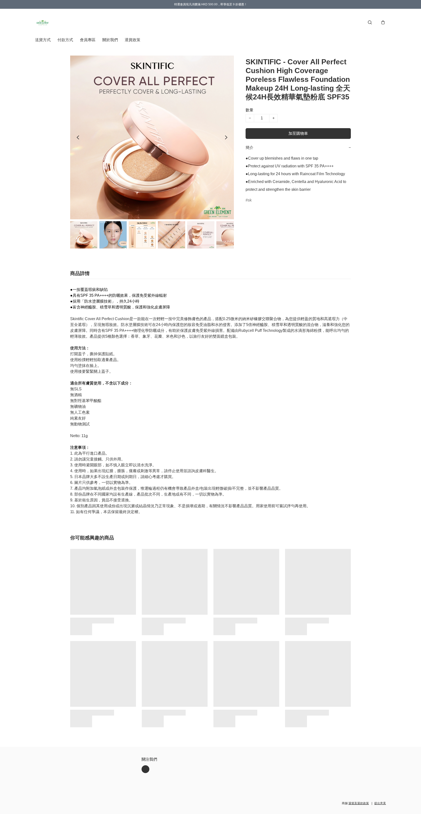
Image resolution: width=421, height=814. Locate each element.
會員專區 (88, 40)
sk (250, 200)
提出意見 (380, 803)
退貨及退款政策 (358, 803)
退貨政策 (132, 40)
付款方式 (65, 40)
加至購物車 (298, 133)
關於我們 (110, 40)
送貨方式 (43, 40)
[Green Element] (43, 22)
